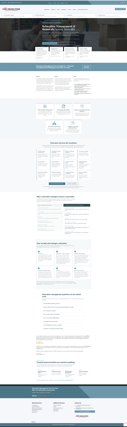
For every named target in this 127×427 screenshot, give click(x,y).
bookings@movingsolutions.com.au (16, 2)
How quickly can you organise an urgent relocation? (53, 328)
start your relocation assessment (67, 380)
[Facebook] (120, 2)
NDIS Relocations (46, 9)
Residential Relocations (56, 56)
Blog (58, 3)
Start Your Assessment (85, 411)
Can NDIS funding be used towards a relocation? (52, 325)
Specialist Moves (63, 9)
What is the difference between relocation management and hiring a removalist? (58, 307)
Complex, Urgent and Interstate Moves (72, 127)
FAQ (66, 3)
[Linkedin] (33, 422)
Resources (62, 3)
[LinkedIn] (122, 2)
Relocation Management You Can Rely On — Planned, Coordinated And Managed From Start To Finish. (55, 67)
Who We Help (53, 9)
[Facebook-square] (32, 422)
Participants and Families (63, 110)
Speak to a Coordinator (72, 183)
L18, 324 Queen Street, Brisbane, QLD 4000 (83, 405)
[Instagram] (124, 2)
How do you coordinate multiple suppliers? (51, 317)
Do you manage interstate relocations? (50, 321)
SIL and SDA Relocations (54, 126)
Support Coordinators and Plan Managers (82, 110)
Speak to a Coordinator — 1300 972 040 (66, 43)
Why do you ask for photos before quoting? (51, 314)
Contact (54, 3)
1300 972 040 (5, 2)
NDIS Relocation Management (45, 110)
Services (58, 9)
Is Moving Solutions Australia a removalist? (51, 303)
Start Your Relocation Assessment (83, 9)
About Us (50, 3)
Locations (69, 9)
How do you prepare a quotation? (49, 310)
